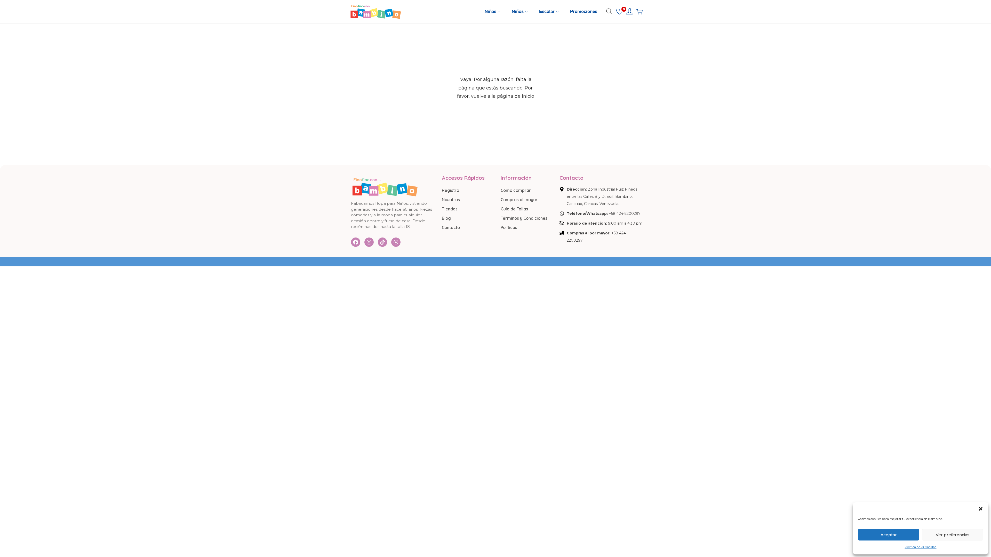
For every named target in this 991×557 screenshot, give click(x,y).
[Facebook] (355, 242)
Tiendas (450, 208)
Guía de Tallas (514, 208)
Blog (446, 218)
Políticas (509, 227)
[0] (619, 12)
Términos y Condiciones (524, 218)
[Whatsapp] (396, 242)
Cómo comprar (516, 190)
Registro (450, 190)
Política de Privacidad (921, 547)
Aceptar (889, 534)
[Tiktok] (382, 242)
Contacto (451, 227)
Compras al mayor (519, 199)
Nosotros (451, 199)
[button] (980, 508)
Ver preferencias (952, 534)
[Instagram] (369, 242)
